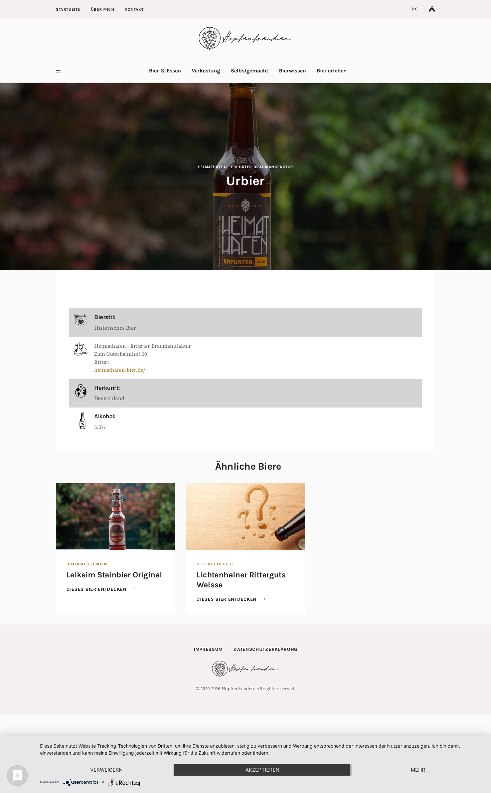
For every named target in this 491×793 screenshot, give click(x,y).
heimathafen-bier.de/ (119, 370)
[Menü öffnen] (58, 71)
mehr (418, 770)
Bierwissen (292, 70)
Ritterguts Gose (215, 564)
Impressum (208, 649)
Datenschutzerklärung (265, 649)
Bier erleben (332, 70)
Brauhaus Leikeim (87, 564)
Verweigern (106, 770)
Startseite (68, 9)
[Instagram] (415, 9)
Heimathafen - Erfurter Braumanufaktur (245, 167)
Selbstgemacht (249, 70)
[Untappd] (432, 9)
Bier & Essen (165, 70)
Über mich (102, 9)
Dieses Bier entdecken (97, 589)
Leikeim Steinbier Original (114, 574)
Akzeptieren (262, 770)
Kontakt (134, 9)
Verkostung (206, 70)
